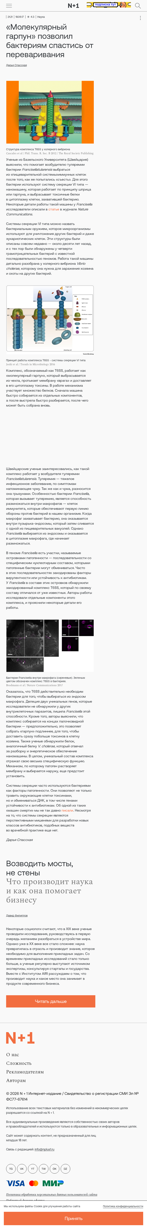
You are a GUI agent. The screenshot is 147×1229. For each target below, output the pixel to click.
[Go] (9, 6)
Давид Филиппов (17, 915)
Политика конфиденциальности (123, 1206)
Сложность (19, 1063)
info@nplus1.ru (44, 1149)
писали (67, 810)
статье (53, 209)
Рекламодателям (25, 1072)
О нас (12, 1055)
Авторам (16, 1080)
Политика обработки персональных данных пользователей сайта (51, 1194)
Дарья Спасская (16, 65)
